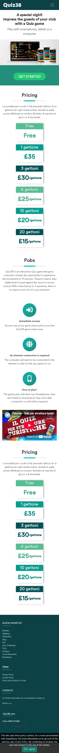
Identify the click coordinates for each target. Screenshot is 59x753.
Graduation (7, 637)
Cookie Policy (8, 678)
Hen (4, 643)
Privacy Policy (8, 675)
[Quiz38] (12, 5)
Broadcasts (7, 657)
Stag (4, 640)
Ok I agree (29, 749)
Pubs (4, 648)
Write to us (6, 703)
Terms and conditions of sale (14, 681)
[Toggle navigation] (52, 5)
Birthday (5, 631)
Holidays (6, 651)
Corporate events (9, 654)
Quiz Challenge (8, 646)
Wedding (6, 634)
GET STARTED (29, 76)
